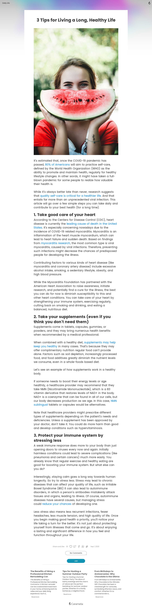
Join (76, 561)
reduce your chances (56, 504)
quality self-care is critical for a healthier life (70, 196)
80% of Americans (58, 164)
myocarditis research (55, 243)
